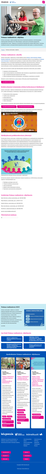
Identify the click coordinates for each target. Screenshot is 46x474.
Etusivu (3, 49)
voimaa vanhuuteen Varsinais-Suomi (21, 420)
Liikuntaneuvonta (21, 410)
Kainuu (28, 57)
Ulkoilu (25, 440)
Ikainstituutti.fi (6, 452)
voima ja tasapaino (21, 414)
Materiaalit (5, 459)
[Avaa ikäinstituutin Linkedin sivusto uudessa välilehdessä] (4, 447)
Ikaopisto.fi (5, 455)
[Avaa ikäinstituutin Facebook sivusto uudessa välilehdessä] (1, 447)
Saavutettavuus (25, 468)
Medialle (25, 445)
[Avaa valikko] (43, 2)
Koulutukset (27, 455)
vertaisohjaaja (20, 412)
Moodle (26, 459)
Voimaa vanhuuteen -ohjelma (7, 374)
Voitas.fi (26, 452)
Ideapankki (36, 442)
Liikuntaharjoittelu (28, 439)
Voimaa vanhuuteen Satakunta (6, 425)
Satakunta (8, 59)
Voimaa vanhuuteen (28, 442)
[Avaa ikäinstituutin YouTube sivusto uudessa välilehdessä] (6, 447)
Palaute (36, 445)
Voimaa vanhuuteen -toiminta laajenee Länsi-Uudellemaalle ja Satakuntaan (8, 379)
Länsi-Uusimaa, (34, 57)
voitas (19, 422)
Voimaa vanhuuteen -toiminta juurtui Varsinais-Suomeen (23, 378)
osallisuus (10, 416)
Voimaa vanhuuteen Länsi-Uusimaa (8, 421)
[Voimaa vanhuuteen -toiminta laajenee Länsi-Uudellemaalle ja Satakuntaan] (8, 363)
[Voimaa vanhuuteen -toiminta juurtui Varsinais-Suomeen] (23, 363)
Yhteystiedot (37, 444)
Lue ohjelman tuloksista (8, 81)
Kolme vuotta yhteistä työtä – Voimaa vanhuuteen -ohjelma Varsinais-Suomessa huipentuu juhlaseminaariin (38, 381)
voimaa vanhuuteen (6, 418)
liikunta (4, 416)
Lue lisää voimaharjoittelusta (9, 106)
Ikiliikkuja (36, 440)
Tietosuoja (19, 468)
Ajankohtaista (6, 372)
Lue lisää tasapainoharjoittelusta (25, 106)
